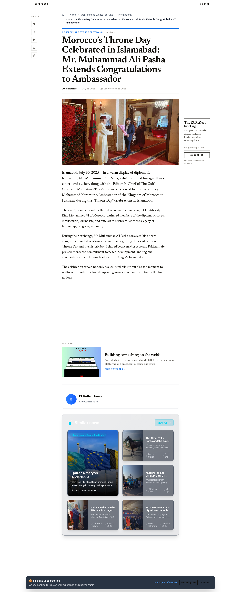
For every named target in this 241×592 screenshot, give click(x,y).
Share (206, 4)
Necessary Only (188, 582)
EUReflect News (70, 89)
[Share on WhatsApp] (34, 48)
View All (162, 422)
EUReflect (42, 4)
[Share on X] (34, 24)
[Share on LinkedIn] (34, 40)
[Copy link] (34, 55)
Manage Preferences (165, 582)
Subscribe (197, 155)
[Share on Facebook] (34, 32)
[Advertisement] (44, 111)
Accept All (206, 582)
